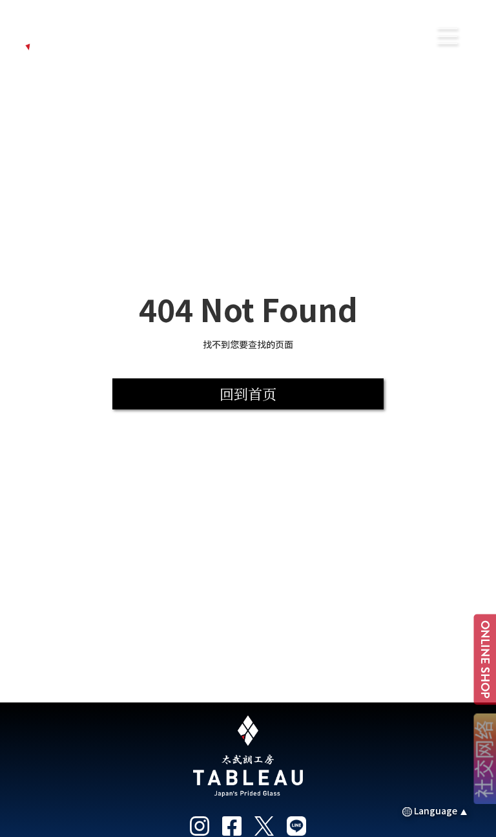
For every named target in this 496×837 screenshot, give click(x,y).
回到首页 (248, 394)
